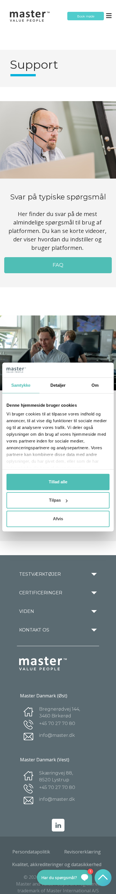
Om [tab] (95, 385)
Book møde (85, 16)
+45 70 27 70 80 (57, 723)
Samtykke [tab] (21, 385)
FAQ (58, 265)
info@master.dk (57, 735)
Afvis (58, 518)
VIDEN (26, 611)
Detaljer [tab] (58, 385)
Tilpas (55, 500)
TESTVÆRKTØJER (40, 574)
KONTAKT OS (34, 630)
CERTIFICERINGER (40, 593)
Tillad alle (58, 481)
